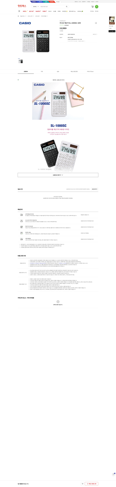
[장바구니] (92, 6)
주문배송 (88, 1)
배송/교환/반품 (74, 71)
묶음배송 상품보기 (81, 41)
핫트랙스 (35, 6)
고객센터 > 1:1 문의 (62, 263)
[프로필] (96, 6)
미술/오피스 (22, 16)
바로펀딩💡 (65, 11)
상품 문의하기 (94, 189)
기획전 (110, 28)
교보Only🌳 (80, 11)
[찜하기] (82, 484)
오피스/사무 (30, 16)
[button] (96, 23)
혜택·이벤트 (111, 26)
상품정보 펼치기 (57, 175)
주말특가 (44, 11)
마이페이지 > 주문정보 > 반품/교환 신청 (37, 263)
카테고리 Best (90, 71)
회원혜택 (83, 1)
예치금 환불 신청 (112, 31)
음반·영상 (31, 11)
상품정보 (26, 71)
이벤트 (59, 11)
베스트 (49, 11)
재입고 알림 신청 (92, 484)
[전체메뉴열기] (19, 11)
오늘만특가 (38, 11)
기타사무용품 (43, 16)
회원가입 (76, 1)
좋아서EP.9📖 (72, 11)
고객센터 (96, 1)
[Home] (18, 16)
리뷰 (42, 71)
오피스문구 (37, 16)
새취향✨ (25, 11)
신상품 (54, 11)
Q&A (58, 71)
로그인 (80, 1)
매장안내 (92, 1)
